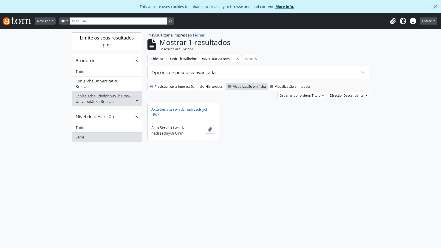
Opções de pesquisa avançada (183, 72)
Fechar (199, 35)
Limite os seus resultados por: (107, 41)
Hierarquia (213, 86)
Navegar (44, 21)
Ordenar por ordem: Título (300, 95)
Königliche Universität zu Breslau (106, 84)
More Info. (284, 6)
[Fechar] (435, 6)
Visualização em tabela (292, 86)
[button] (393, 21)
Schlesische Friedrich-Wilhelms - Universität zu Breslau (106, 98)
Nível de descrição (95, 116)
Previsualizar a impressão (174, 86)
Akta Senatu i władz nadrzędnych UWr (179, 112)
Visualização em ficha (249, 86)
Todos (81, 71)
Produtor (85, 60)
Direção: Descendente (347, 95)
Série (106, 138)
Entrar (427, 21)
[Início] (19, 21)
